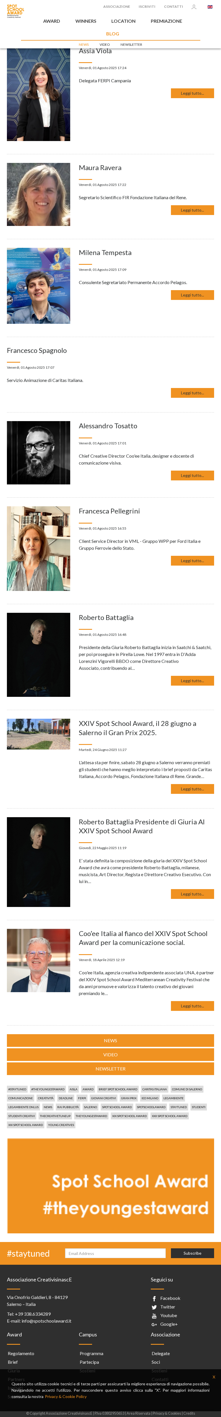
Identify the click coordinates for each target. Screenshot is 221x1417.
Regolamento (21, 1353)
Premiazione (166, 21)
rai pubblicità (68, 1107)
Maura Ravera (100, 167)
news (48, 1107)
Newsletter (131, 44)
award (88, 1089)
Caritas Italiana (154, 1089)
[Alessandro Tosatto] (38, 452)
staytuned (179, 1107)
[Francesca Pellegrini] (38, 548)
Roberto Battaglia (106, 617)
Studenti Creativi (21, 1116)
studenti (198, 1107)
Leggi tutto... (192, 93)
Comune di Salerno (187, 1089)
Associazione (116, 6)
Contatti (173, 6)
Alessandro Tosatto (108, 425)
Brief (13, 1362)
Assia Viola (95, 50)
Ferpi (82, 1098)
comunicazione (20, 1098)
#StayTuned (17, 1089)
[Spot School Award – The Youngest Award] (15, 11)
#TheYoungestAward (47, 1089)
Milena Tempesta (105, 252)
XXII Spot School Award (169, 1116)
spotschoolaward (151, 1107)
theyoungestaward (91, 1116)
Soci (156, 1362)
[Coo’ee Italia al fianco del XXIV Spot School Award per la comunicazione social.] (38, 960)
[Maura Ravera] (38, 194)
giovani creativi (103, 1098)
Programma (91, 1353)
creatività (46, 1098)
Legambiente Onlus (23, 1107)
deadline (66, 1098)
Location (123, 21)
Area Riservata (138, 1413)
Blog (112, 33)
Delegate (161, 1353)
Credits (189, 1413)
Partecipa (89, 1362)
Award (51, 21)
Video (105, 44)
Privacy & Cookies (167, 1413)
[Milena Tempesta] (38, 285)
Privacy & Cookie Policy (66, 1396)
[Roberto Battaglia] (38, 654)
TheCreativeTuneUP (55, 1116)
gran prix (128, 1098)
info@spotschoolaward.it (46, 1320)
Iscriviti (147, 6)
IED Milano (150, 1098)
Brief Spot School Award (118, 1089)
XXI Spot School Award (25, 1125)
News (84, 44)
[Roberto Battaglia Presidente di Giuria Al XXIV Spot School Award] (38, 861)
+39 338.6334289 (33, 1314)
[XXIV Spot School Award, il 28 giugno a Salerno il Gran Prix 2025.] (38, 733)
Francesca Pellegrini (109, 511)
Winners (85, 21)
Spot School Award (117, 1107)
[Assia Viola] (38, 93)
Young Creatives (61, 1125)
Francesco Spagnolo (37, 350)
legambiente (173, 1098)
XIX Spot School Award (129, 1116)
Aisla (73, 1089)
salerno (90, 1107)
